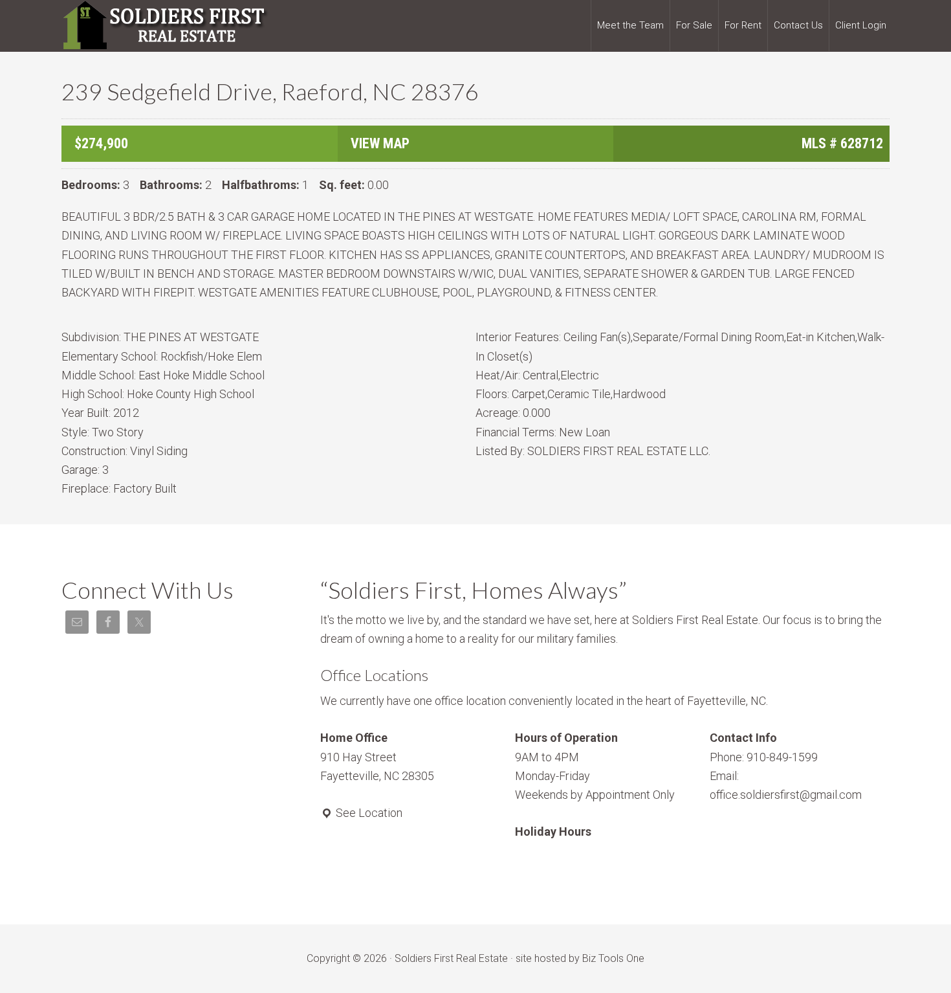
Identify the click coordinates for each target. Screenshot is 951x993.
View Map (380, 143)
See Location (367, 813)
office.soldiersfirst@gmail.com (786, 794)
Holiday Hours (553, 831)
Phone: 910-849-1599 (764, 757)
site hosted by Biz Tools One (580, 958)
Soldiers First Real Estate (164, 26)
